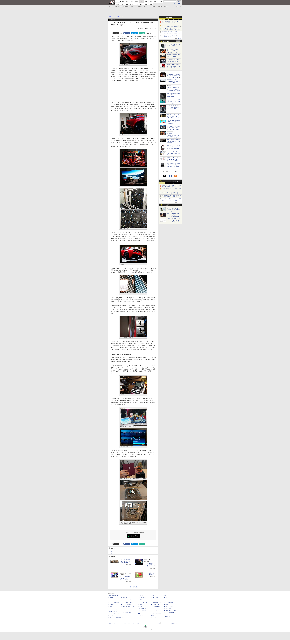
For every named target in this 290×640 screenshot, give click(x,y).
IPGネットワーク (167, 608)
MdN (152, 609)
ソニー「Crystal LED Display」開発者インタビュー (149, 565)
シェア (128, 33)
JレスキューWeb (156, 604)
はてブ (135, 33)
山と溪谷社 (140, 606)
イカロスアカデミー (157, 606)
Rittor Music (140, 595)
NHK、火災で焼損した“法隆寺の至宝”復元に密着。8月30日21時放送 (173, 141)
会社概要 (158, 623)
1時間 (162, 19)
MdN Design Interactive (157, 613)
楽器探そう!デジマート (144, 599)
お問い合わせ (123, 623)
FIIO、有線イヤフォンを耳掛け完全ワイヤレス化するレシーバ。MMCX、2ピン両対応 (173, 165)
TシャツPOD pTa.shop (171, 610)
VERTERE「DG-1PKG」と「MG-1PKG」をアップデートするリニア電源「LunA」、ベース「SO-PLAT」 (171, 29)
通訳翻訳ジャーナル (157, 602)
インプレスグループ (165, 623)
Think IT (111, 597)
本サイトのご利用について (113, 623)
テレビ (110, 6)
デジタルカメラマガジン (115, 613)
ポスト (117, 33)
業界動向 (153, 6)
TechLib (154, 617)
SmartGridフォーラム (127, 597)
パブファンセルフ (169, 606)
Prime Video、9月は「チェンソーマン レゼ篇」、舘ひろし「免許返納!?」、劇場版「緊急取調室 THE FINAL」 (171, 33)
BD (144, 6)
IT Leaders (112, 604)
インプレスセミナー (127, 604)
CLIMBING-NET (142, 610)
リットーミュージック (143, 597)
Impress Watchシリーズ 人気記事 (171, 181)
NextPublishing (126, 615)
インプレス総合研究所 (114, 602)
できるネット (112, 615)
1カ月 (179, 19)
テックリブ (153, 615)
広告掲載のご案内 (131, 623)
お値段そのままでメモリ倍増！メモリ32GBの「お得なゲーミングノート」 (173, 66)
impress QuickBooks (170, 602)
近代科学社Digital (143, 615)
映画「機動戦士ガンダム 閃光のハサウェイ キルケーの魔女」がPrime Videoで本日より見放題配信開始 (171, 197)
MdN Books (155, 610)
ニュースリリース (114, 553)
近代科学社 (140, 613)
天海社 (167, 597)
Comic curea (168, 599)
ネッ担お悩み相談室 (114, 609)
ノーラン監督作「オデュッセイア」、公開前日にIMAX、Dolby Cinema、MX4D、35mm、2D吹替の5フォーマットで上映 (173, 108)
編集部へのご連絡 (140, 623)
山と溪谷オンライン (143, 608)
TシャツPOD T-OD (143, 602)
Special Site (166, 41)
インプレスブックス (127, 612)
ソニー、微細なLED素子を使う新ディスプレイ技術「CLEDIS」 (125, 561)
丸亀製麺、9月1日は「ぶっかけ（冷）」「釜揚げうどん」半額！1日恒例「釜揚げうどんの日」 (171, 190)
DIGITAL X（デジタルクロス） (129, 606)
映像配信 (140, 6)
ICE (165, 595)
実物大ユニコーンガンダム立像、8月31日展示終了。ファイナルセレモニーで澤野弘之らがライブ (171, 26)
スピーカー (159, 6)
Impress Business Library (128, 602)
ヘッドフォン (133, 6)
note (143, 33)
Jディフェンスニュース (157, 599)
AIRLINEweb (155, 597)
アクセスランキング (167, 17)
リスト (121, 33)
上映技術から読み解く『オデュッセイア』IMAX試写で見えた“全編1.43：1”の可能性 (173, 89)
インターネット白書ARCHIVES (116, 617)
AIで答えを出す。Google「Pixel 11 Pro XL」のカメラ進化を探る (173, 210)
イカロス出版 (153, 595)
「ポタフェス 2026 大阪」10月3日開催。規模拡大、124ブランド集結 (173, 122)
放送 (148, 6)
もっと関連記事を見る (132, 587)
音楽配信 (166, 6)
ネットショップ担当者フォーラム (129, 599)
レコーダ (116, 6)
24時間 (167, 19)
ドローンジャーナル (114, 606)
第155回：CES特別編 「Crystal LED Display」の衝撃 (125, 578)
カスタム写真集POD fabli (171, 612)
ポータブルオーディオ (124, 6)
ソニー (111, 551)
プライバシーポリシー (149, 623)
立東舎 (140, 604)
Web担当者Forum (113, 599)
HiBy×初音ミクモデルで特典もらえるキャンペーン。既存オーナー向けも (173, 101)
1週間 (173, 19)
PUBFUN (166, 604)
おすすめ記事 (166, 205)
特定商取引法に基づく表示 (176, 623)
